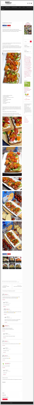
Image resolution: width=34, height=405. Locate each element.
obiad (28, 68)
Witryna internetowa (5, 397)
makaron (27, 65)
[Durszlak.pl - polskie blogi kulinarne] (26, 87)
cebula (25, 57)
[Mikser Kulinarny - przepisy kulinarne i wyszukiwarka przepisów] (27, 86)
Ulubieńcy (3, 9)
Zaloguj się (25, 118)
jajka (29, 61)
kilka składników (28, 62)
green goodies (7, 363)
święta (25, 77)
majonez (25, 65)
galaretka (25, 61)
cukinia (28, 57)
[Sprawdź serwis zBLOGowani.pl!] (28, 96)
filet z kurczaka (27, 60)
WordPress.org (26, 122)
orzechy (27, 70)
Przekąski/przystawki (14, 7)
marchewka (29, 65)
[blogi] (25, 92)
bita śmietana (27, 56)
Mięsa (19, 7)
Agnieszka (6, 325)
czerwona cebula (26, 58)
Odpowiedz (3, 299)
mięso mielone (26, 67)
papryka (30, 70)
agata (6, 355)
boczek (29, 56)
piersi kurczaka (29, 71)
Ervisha (6, 294)
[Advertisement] (17, 16)
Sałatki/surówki (7, 7)
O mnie (23, 7)
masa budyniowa (25, 66)
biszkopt (25, 56)
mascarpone (28, 66)
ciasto (26, 57)
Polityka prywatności (29, 7)
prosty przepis (26, 72)
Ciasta (2, 7)
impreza (28, 61)
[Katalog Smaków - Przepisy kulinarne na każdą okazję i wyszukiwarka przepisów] (28, 91)
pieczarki (25, 71)
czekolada (30, 57)
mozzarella (29, 67)
